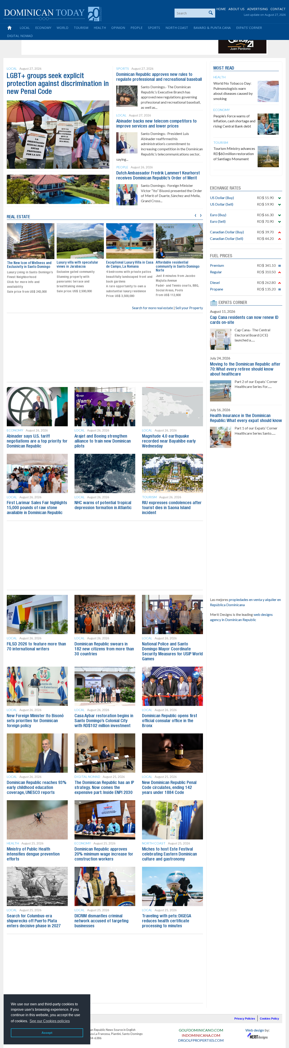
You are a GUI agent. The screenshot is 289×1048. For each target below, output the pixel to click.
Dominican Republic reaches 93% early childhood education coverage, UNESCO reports (36, 788)
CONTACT (278, 9)
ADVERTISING (257, 9)
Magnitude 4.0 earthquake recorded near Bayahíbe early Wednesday (169, 441)
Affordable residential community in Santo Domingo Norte (177, 266)
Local (25, 28)
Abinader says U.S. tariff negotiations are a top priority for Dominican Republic (37, 441)
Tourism (81, 28)
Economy (43, 28)
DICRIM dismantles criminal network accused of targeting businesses (101, 921)
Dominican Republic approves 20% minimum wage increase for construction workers (104, 854)
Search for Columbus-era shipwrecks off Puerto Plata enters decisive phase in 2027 (34, 921)
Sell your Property (189, 308)
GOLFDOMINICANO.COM (201, 1030)
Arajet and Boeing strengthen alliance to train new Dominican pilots (103, 441)
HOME (221, 9)
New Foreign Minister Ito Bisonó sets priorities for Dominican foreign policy (35, 721)
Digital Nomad (20, 36)
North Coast (176, 28)
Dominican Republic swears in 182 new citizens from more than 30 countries (104, 649)
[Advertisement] (105, 43)
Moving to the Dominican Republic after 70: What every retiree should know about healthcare (245, 369)
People (136, 28)
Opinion (118, 28)
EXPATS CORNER (233, 303)
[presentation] (195, 215)
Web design (254, 1030)
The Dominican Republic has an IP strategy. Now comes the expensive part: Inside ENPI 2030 (104, 788)
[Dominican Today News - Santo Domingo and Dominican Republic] (52, 13)
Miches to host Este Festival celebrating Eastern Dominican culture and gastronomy (169, 854)
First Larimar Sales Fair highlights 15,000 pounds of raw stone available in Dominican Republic (37, 508)
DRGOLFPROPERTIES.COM (201, 1040)
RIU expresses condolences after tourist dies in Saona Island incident (172, 508)
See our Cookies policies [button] (50, 1021)
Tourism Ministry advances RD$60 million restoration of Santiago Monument (234, 153)
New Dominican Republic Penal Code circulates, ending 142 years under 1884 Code (169, 788)
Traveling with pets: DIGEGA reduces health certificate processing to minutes (166, 921)
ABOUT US (236, 9)
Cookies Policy (269, 1018)
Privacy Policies (244, 1018)
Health (100, 28)
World (62, 28)
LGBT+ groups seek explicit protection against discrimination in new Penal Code (58, 84)
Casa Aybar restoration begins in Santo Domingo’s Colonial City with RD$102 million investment (104, 721)
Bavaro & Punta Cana (212, 28)
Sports (154, 28)
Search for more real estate (152, 308)
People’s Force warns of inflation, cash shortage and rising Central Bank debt (234, 121)
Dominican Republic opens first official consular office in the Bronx (169, 721)
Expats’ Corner (249, 28)
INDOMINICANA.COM (201, 1035)
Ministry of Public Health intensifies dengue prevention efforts (33, 854)
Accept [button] (47, 1032)
